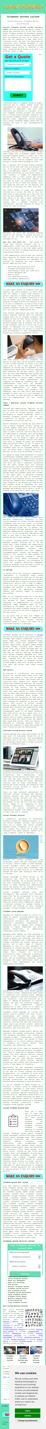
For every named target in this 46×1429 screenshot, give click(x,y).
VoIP (21, 237)
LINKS (23, 13)
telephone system (25, 1235)
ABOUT (28, 13)
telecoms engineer (34, 1119)
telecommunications (10, 679)
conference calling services (14, 738)
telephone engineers (24, 654)
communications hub (27, 309)
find (9, 1186)
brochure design (26, 1341)
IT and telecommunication (32, 331)
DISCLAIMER (40, 13)
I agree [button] (27, 1411)
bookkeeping (16, 1333)
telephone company (22, 121)
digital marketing (18, 1339)
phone (41, 1169)
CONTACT (33, 13)
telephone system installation (17, 1233)
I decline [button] (27, 1416)
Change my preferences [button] (27, 1421)
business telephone (11, 416)
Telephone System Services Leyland (18, 1241)
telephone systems (16, 33)
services (20, 1343)
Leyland (40, 635)
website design (10, 1321)
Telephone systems (10, 635)
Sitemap (5, 1406)
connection (12, 257)
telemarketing (33, 1331)
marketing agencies (32, 1337)
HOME (19, 13)
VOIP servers (37, 697)
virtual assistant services (14, 1329)
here (10, 1231)
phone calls (19, 252)
